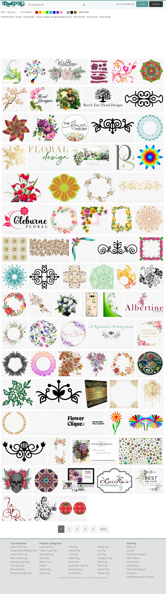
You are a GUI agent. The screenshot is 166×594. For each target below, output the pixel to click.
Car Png (101, 550)
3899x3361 (52, 201)
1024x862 (140, 492)
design (18, 16)
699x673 (59, 110)
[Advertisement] (78, 38)
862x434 (128, 316)
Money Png (103, 546)
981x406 (129, 110)
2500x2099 (7, 520)
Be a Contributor (125, 4)
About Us (131, 546)
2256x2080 (88, 201)
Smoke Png (73, 558)
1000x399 (72, 433)
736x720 (6, 260)
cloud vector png (18, 554)
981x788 (33, 288)
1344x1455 (39, 520)
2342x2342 (67, 288)
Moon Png (73, 561)
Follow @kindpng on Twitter (140, 576)
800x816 (53, 233)
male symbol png (18, 558)
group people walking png (23, 550)
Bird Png (102, 554)
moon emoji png (18, 546)
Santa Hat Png (46, 554)
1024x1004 (7, 110)
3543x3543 (33, 347)
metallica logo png (19, 561)
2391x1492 (123, 464)
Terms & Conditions (136, 554)
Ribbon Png (45, 561)
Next (103, 529)
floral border (29, 16)
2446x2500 (85, 233)
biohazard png (17, 569)
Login (142, 4)
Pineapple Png (105, 558)
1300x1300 (64, 347)
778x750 (6, 375)
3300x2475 (66, 492)
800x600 (6, 83)
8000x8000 (114, 407)
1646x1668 (63, 375)
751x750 (143, 260)
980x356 (101, 260)
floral (11, 16)
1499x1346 (64, 520)
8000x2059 (122, 201)
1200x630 (7, 201)
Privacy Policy (133, 561)
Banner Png (103, 573)
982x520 (39, 407)
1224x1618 (115, 233)
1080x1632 (53, 464)
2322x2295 (139, 233)
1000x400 (77, 464)
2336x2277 (7, 141)
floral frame (92, 16)
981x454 (6, 464)
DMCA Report (133, 558)
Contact (130, 550)
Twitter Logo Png (48, 550)
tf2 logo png (17, 565)
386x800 (85, 316)
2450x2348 (143, 288)
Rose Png (44, 558)
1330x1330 (93, 347)
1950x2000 (115, 375)
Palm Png (73, 546)
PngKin (42, 565)
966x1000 (34, 110)
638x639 (58, 316)
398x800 (110, 433)
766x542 (101, 492)
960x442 (131, 433)
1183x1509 (108, 316)
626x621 (93, 288)
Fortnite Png (74, 573)
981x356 (95, 141)
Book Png (102, 565)
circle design (105, 16)
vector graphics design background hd (54, 16)
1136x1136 (35, 375)
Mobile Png (45, 569)
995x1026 (33, 316)
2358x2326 (7, 288)
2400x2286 (142, 169)
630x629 (38, 492)
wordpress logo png (20, 573)
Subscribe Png (46, 546)
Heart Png (44, 573)
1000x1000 (66, 141)
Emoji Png (102, 561)
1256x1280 (7, 492)
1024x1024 (90, 375)
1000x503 (33, 169)
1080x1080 (144, 83)
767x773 (6, 316)
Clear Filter (84, 12)
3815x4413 (7, 347)
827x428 (32, 433)
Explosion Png (75, 569)
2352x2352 (141, 141)
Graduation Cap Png (78, 565)
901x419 (33, 260)
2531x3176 (94, 83)
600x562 (115, 83)
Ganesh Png (103, 569)
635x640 (75, 260)
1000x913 (7, 407)
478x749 (144, 407)
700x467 (88, 407)
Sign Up (156, 4)
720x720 (6, 169)
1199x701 (52, 83)
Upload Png (132, 565)
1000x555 (76, 169)
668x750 (27, 83)
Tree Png (73, 554)
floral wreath (79, 16)
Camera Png (74, 550)
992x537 (87, 110)
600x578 (6, 433)
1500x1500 (141, 347)
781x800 (36, 141)
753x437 (6, 233)
